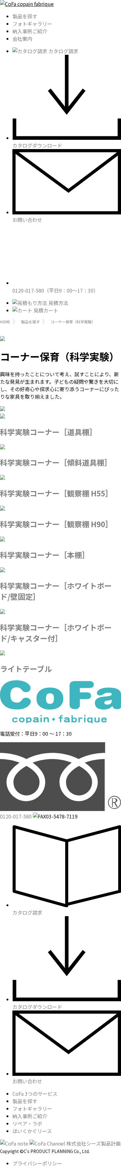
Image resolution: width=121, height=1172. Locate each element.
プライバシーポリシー (37, 1163)
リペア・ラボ (27, 1123)
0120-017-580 (55, 290)
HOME (5, 321)
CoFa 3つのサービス (34, 1093)
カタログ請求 (62, 51)
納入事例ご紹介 (29, 31)
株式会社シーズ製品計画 (93, 1143)
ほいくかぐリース (32, 1131)
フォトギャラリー (32, 23)
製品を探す (24, 16)
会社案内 (22, 38)
